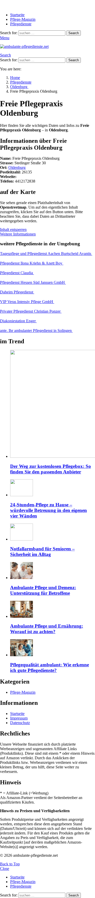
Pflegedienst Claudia (17, 273)
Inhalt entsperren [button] (13, 229)
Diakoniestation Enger (18, 321)
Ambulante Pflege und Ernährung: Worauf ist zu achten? (46, 628)
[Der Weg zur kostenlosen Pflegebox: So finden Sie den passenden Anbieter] (52, 404)
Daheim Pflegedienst (17, 292)
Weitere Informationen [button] (18, 234)
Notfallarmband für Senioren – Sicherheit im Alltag (42, 551)
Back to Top (10, 864)
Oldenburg (17, 167)
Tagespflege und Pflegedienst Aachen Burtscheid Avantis (46, 253)
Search (73, 33)
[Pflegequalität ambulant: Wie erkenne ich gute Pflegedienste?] (52, 648)
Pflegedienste (20, 24)
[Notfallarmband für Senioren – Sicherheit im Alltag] (52, 533)
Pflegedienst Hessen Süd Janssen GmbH (33, 282)
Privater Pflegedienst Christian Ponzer (31, 311)
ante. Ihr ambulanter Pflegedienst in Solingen (36, 330)
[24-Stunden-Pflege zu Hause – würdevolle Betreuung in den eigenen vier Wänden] (52, 488)
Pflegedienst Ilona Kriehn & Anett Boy (31, 263)
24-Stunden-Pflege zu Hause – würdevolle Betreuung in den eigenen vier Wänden (48, 510)
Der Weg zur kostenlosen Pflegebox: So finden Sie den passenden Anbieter (50, 469)
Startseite (17, 15)
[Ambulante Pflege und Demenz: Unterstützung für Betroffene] (52, 571)
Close (4, 868)
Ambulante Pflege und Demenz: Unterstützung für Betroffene (43, 590)
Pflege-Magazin (22, 19)
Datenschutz (20, 723)
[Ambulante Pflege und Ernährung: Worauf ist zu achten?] (52, 610)
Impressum (19, 718)
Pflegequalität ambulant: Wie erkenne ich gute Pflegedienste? (49, 667)
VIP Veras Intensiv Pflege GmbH (27, 302)
